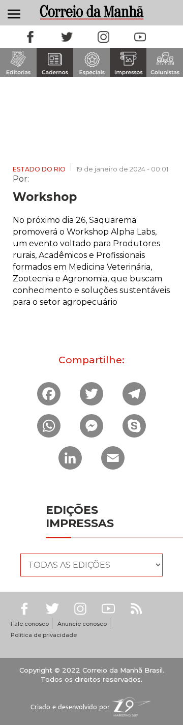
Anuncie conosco (82, 623)
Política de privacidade (44, 635)
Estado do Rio (39, 169)
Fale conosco (30, 623)
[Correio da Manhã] (91, 12)
